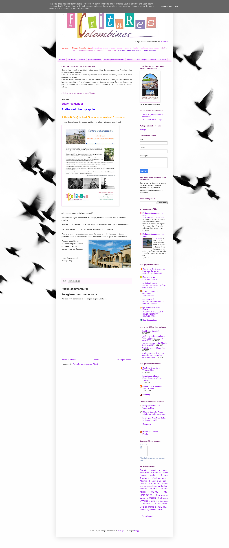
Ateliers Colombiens (154, 478)
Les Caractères (162, 501)
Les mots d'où (148, 299)
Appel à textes (159, 470)
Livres (158, 504)
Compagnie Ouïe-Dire (151, 406)
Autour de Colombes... (154, 493)
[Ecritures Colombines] (144, 456)
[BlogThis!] (71, 281)
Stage (158, 506)
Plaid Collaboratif (148, 388)
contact (153, 59)
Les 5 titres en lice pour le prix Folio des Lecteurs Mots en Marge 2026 (153, 338)
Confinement (163, 498)
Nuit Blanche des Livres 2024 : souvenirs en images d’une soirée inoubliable (153, 355)
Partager (143, 130)
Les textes (162, 59)
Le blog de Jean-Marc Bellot (153, 418)
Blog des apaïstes (149, 320)
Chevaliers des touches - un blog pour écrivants (153, 270)
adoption (130, 59)
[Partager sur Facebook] (76, 281)
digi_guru (121, 531)
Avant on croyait (148, 296)
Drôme (152, 501)
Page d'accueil (147, 516)
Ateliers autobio (148, 489)
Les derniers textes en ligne (152, 119)
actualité (62, 59)
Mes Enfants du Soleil (151, 368)
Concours (151, 498)
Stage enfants (150, 510)
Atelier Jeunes (159, 475)
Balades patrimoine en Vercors (153, 414)
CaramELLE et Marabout (152, 386)
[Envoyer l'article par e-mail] (64, 281)
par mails (82, 59)
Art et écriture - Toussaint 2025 (153, 217)
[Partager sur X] (74, 281)
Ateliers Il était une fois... (154, 481)
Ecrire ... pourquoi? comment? (150, 292)
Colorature (146, 424)
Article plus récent (69, 360)
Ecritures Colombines (146, 445)
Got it (177, 6)
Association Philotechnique (150, 473)
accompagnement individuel (114, 59)
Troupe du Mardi (148, 408)
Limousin (152, 504)
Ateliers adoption (159, 486)
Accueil (96, 360)
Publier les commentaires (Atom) (85, 364)
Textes (160, 509)
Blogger (137, 531)
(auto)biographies (94, 59)
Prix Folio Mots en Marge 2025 (153, 348)
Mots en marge (148, 277)
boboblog (146, 395)
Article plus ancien (124, 360)
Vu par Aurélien (148, 370)
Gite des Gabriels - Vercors (153, 412)
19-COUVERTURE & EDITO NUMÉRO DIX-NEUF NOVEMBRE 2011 (152, 314)
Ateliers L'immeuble (150, 483)
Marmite (165, 504)
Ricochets (157, 238)
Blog (158, 495)
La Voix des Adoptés (150, 376)
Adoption (144, 470)
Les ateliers (144, 504)
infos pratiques (142, 59)
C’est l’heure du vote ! (150, 279)
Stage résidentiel (72, 103)
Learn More (166, 6)
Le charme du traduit (149, 420)
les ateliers (72, 59)
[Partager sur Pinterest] (79, 281)
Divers (144, 500)
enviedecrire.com (149, 283)
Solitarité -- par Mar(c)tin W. (152, 273)
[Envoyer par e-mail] (69, 281)
